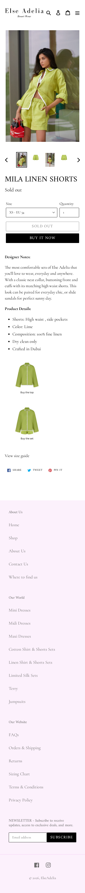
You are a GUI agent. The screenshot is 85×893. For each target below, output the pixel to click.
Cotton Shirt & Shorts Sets (32, 649)
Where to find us (23, 577)
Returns (15, 761)
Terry (13, 688)
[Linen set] (27, 445)
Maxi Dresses (20, 636)
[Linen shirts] (27, 399)
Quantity (67, 203)
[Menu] (77, 12)
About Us (17, 551)
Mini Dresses (20, 610)
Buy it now (42, 238)
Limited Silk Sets (23, 675)
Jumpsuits (17, 701)
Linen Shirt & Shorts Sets (30, 662)
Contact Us (18, 564)
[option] (22, 160)
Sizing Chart (19, 774)
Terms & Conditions (26, 787)
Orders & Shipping (25, 748)
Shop (13, 538)
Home (14, 525)
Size (9, 203)
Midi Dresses (20, 623)
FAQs (14, 734)
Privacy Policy (21, 800)
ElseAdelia (48, 878)
